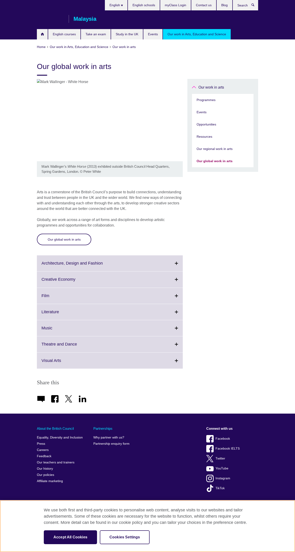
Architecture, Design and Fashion (82, 266)
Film (55, 298)
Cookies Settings (124, 537)
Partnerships (102, 428)
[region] (147, 526)
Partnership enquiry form (111, 443)
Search (255, 6)
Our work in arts (211, 87)
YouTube (221, 468)
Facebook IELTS (227, 448)
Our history (45, 468)
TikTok (220, 488)
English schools (144, 5)
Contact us (204, 5)
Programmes (206, 100)
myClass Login (175, 5)
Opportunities (206, 124)
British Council (50, 19)
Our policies (45, 475)
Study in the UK (127, 34)
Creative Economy (68, 282)
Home (42, 34)
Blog (224, 5)
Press (41, 443)
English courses (64, 34)
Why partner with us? (108, 437)
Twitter (220, 458)
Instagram (222, 478)
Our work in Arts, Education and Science (197, 34)
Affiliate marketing (50, 481)
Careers (43, 450)
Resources (204, 136)
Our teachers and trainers (55, 462)
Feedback (44, 456)
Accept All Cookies (70, 537)
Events (153, 34)
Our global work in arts (64, 239)
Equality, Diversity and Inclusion (60, 437)
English (115, 5)
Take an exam (96, 34)
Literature (60, 314)
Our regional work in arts (215, 149)
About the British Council (55, 428)
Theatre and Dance (69, 347)
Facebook (222, 438)
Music (57, 330)
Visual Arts (61, 363)
